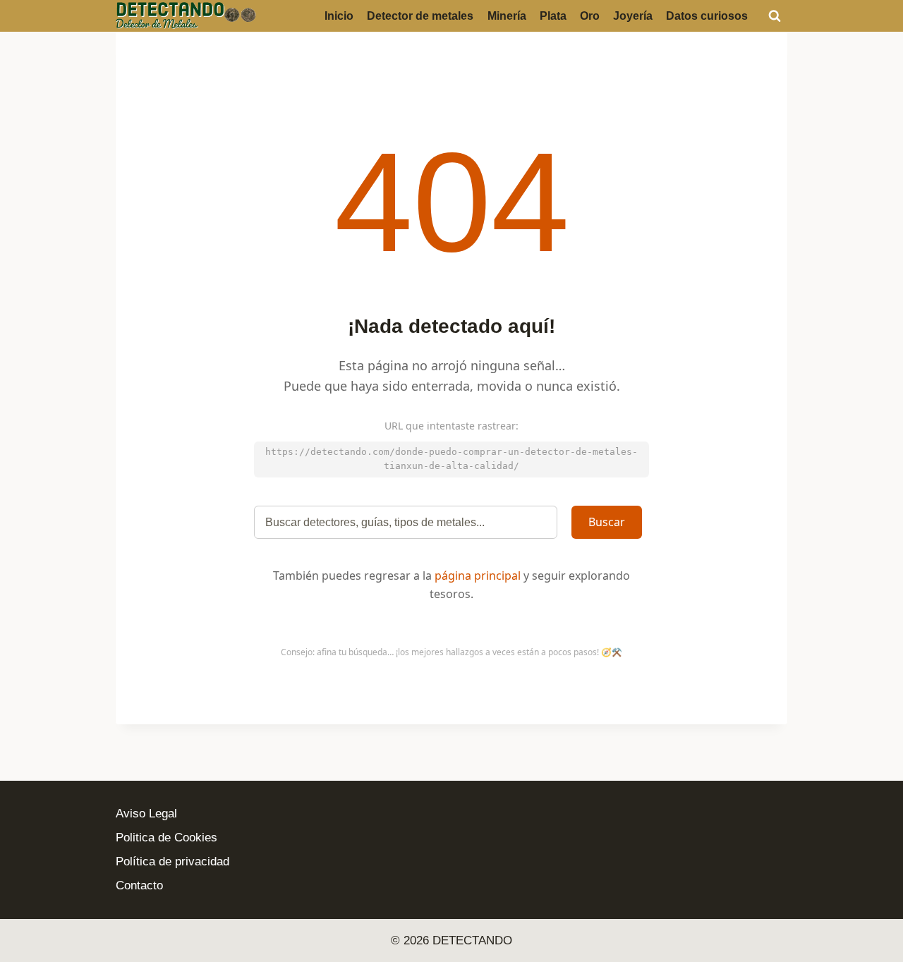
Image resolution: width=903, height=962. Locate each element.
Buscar (606, 522)
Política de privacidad (172, 861)
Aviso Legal (146, 813)
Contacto (139, 885)
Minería (506, 16)
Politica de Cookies (166, 837)
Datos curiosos (707, 16)
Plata (553, 16)
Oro (590, 16)
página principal (478, 575)
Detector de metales (420, 16)
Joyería (633, 16)
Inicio (339, 16)
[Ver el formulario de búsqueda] (774, 15)
